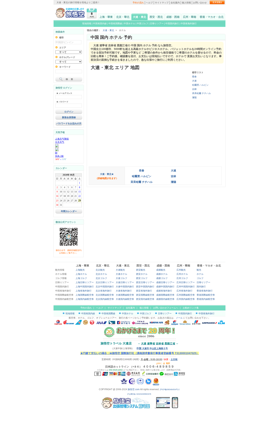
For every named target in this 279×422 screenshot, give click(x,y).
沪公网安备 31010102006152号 (139, 394)
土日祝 (174, 359)
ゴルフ (200, 278)
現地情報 (86, 23)
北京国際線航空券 (105, 295)
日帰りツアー (157, 23)
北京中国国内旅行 (105, 286)
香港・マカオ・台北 (212, 16)
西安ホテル (141, 274)
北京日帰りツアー (105, 282)
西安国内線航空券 (145, 299)
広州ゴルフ (182, 278)
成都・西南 (173, 16)
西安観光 (140, 270)
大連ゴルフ (121, 278)
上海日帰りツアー (85, 282)
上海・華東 (106, 16)
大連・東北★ (107, 174)
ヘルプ (149, 2)
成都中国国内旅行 (165, 286)
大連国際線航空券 (125, 295)
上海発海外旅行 (83, 290)
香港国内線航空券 (206, 299)
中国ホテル (129, 23)
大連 (194, 80)
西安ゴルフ (141, 278)
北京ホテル (101, 274)
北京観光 (100, 270)
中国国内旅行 (172, 23)
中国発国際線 (115, 23)
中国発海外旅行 (189, 23)
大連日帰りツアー (125, 282)
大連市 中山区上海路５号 (152, 348)
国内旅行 (201, 286)
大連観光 (120, 270)
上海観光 (80, 270)
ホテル (200, 274)
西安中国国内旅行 (145, 286)
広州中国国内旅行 (186, 286)
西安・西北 (156, 16)
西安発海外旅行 (144, 290)
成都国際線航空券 (165, 295)
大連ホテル (121, 274)
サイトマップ (162, 2)
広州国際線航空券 (186, 295)
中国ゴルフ (143, 23)
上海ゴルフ (81, 278)
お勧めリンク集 (191, 307)
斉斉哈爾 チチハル (201, 93)
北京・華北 (122, 16)
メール (179, 318)
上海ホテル (81, 274)
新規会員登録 (69, 117)
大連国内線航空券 (125, 299)
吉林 (194, 89)
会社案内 (175, 2)
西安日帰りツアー (145, 282)
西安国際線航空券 (145, 295)
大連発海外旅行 (124, 290)
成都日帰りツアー (165, 282)
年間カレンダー (69, 211)
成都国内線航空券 (165, 299)
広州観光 (181, 270)
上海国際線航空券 (85, 295)
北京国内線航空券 (105, 299)
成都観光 (160, 270)
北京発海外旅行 (104, 290)
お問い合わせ (200, 2)
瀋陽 (194, 97)
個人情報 (186, 2)
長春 (194, 76)
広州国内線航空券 (186, 299)
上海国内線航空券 (85, 299)
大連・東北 (139, 16)
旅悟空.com (134, 389)
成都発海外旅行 (164, 290)
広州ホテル (182, 274)
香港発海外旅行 (205, 290)
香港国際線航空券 (206, 295)
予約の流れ (138, 2)
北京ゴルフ (101, 278)
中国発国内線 (100, 23)
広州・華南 (189, 16)
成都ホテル (162, 274)
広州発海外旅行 (184, 290)
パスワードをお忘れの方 (68, 123)
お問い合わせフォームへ (165, 307)
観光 (199, 270)
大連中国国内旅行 (125, 286)
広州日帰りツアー (186, 282)
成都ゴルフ (162, 278)
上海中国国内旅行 (85, 286)
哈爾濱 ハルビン (200, 85)
